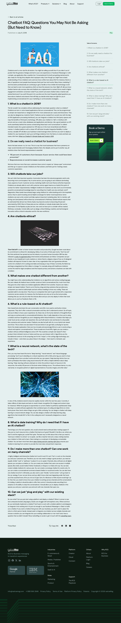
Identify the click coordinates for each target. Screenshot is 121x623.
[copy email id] (50, 526)
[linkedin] (66, 525)
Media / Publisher (54, 560)
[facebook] (62, 525)
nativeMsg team (66, 516)
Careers (89, 567)
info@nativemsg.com (16, 591)
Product (51, 583)
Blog (87, 563)
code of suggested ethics (22, 257)
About (88, 553)
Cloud (71, 557)
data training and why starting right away (46, 442)
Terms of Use (57, 591)
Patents (86, 591)
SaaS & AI (51, 570)
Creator (71, 553)
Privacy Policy (45, 591)
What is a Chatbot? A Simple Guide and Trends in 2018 (36, 136)
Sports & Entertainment (53, 564)
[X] (70, 525)
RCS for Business (104, 554)
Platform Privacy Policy (73, 591)
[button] (45, 4)
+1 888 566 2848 (32, 591)
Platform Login (89, 558)
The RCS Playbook (72, 581)
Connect (72, 561)
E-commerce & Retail (53, 554)
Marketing (51, 579)
